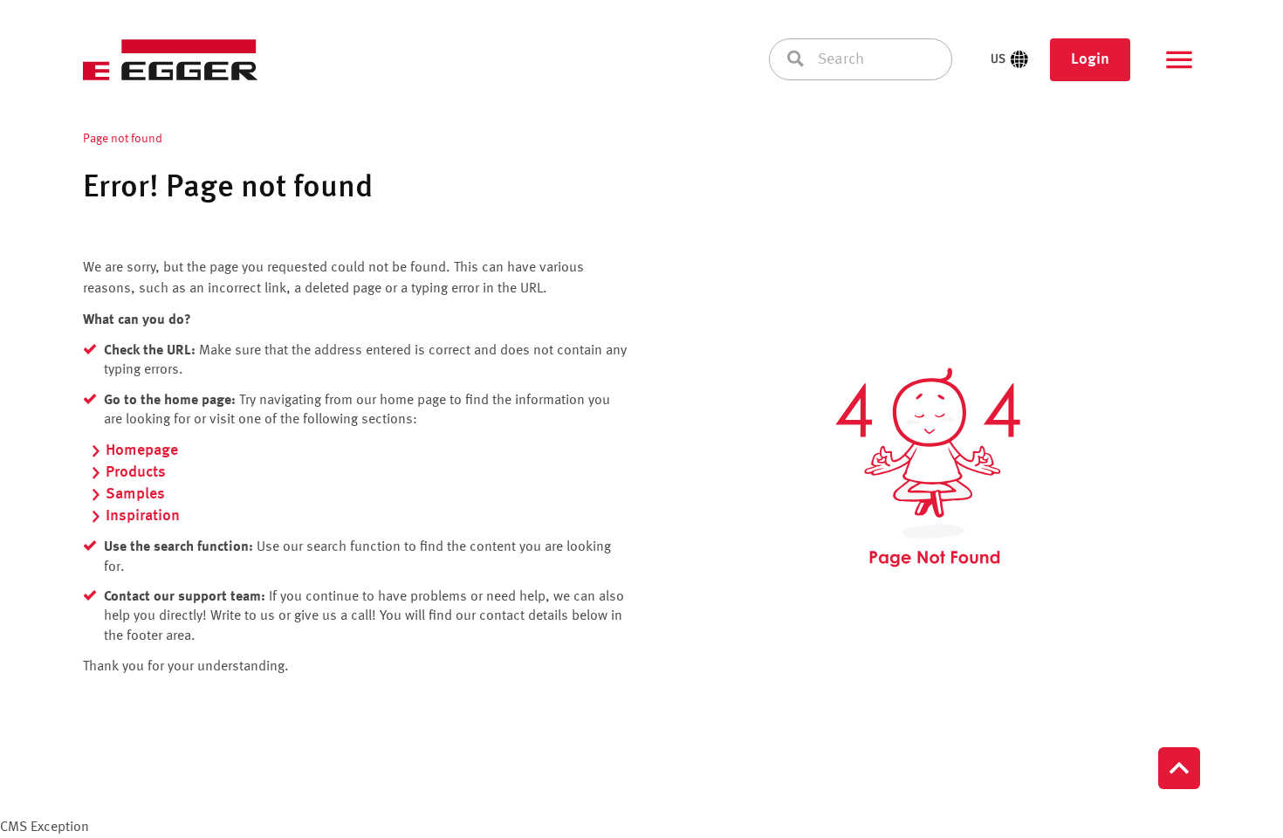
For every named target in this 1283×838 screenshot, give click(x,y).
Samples (135, 494)
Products (136, 472)
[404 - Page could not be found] (927, 468)
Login (1090, 59)
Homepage (142, 450)
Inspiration (143, 516)
